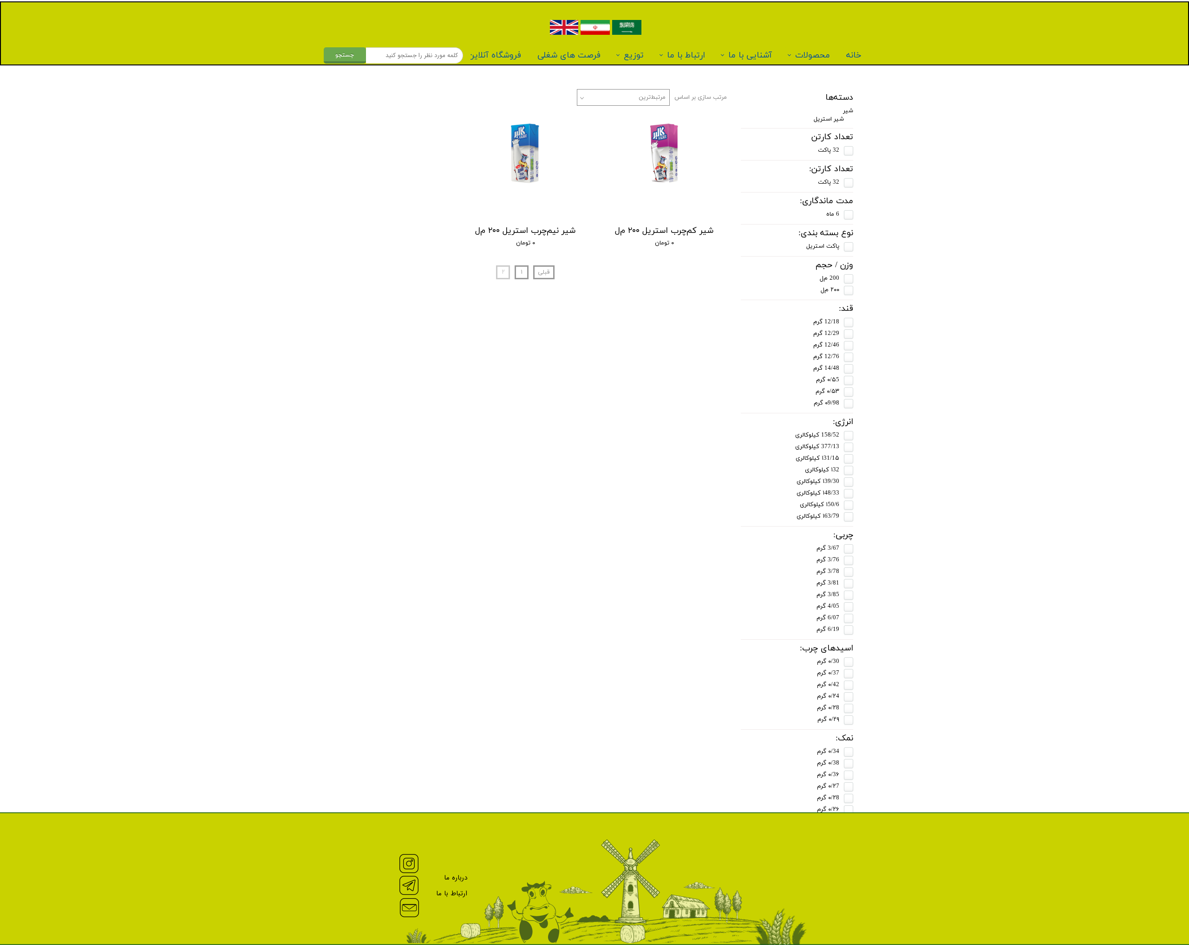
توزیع (634, 55)
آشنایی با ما (750, 55)
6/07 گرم (828, 618)
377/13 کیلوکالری (817, 447)
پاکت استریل (822, 246)
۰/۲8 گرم (828, 708)
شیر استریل (829, 119)
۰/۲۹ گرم (828, 719)
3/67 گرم (828, 548)
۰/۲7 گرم (828, 786)
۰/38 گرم (828, 763)
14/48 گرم (826, 368)
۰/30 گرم (828, 661)
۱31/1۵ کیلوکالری (817, 458)
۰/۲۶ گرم (828, 809)
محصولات (812, 55)
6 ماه (832, 214)
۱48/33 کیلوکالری (818, 493)
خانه (853, 55)
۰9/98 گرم (826, 403)
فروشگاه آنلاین (494, 55)
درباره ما (455, 877)
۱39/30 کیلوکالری (818, 481)
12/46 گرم (826, 345)
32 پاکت (828, 150)
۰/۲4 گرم (828, 696)
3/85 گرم (828, 595)
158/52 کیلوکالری (817, 435)
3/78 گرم (828, 571)
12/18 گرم (826, 322)
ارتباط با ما (686, 55)
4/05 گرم (828, 606)
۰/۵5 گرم (827, 380)
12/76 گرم (826, 357)
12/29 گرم (826, 333)
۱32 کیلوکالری (822, 470)
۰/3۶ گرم (828, 775)
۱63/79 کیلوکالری (818, 516)
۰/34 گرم (828, 751)
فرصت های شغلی (569, 55)
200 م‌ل (829, 278)
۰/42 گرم (828, 685)
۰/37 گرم (828, 673)
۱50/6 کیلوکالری (819, 505)
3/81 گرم (828, 583)
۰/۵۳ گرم (827, 391)
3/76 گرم (828, 560)
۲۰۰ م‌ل (830, 290)
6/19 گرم (828, 629)
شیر (848, 111)
